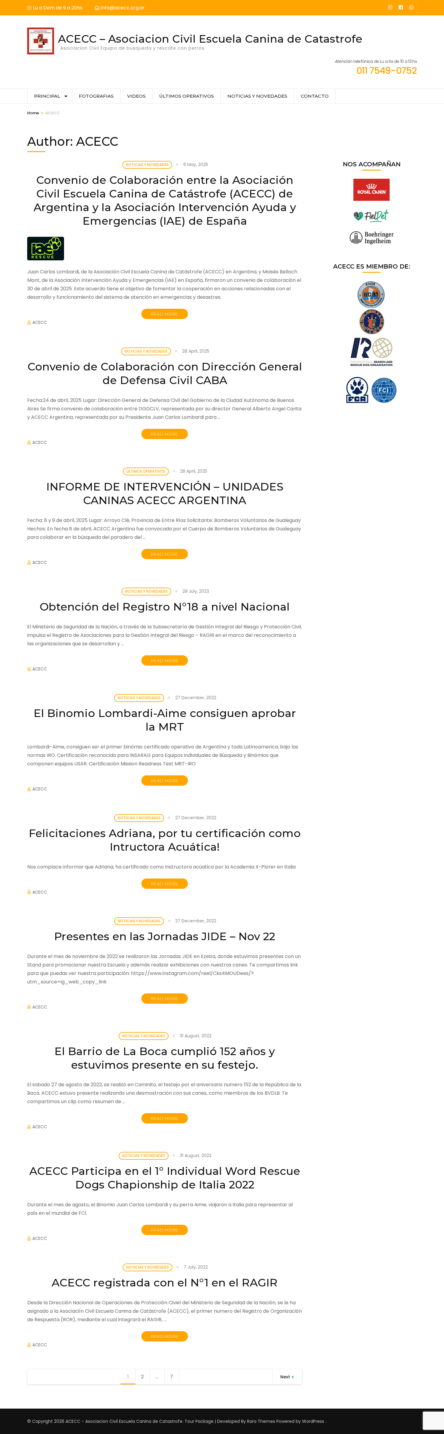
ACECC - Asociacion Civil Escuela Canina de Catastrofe (124, 1421)
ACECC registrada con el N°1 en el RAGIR (165, 1282)
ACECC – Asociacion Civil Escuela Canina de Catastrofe (210, 38)
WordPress (313, 1421)
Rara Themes (261, 1421)
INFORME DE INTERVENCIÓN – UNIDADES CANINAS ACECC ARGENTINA (164, 493)
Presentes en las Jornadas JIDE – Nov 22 (164, 936)
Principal (47, 96)
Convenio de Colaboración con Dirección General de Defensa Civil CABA (164, 373)
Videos (136, 96)
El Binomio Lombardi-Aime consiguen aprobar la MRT (165, 719)
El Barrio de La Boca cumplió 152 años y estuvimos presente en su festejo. (164, 1058)
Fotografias (96, 96)
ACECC (39, 322)
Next (285, 1377)
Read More (164, 313)
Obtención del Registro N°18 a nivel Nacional (165, 606)
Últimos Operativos (186, 96)
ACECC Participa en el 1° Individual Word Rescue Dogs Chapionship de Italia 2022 (164, 1177)
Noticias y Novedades (257, 96)
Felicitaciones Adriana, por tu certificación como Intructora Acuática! (165, 839)
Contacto (315, 96)
